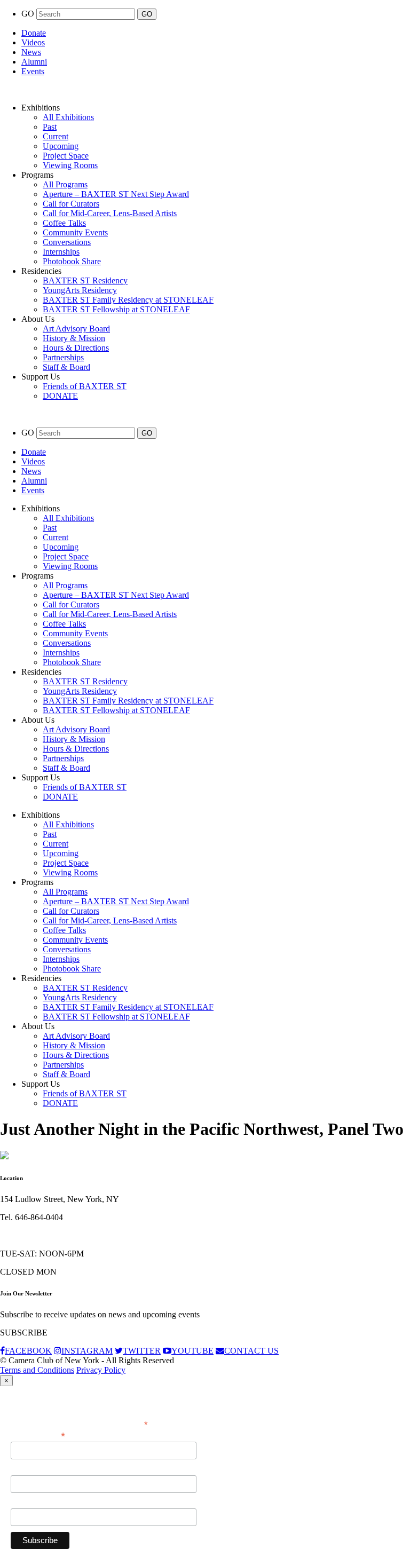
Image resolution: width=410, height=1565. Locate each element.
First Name (29, 1469)
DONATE (60, 395)
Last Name (29, 1502)
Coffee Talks (64, 222)
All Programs (65, 184)
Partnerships (63, 357)
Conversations (67, 242)
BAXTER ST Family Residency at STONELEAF (128, 299)
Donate (33, 32)
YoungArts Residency (80, 290)
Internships (61, 251)
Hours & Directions (76, 347)
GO (28, 13)
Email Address (38, 1435)
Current (55, 136)
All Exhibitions (68, 117)
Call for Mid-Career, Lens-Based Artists (110, 213)
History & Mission (74, 338)
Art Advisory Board (76, 328)
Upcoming (60, 146)
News (31, 52)
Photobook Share (72, 261)
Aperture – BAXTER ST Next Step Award (116, 194)
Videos (33, 42)
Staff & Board (66, 367)
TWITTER (142, 1350)
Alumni (34, 61)
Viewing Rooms (70, 165)
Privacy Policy (100, 1369)
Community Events (75, 232)
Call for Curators (71, 203)
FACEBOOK (28, 1350)
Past (50, 126)
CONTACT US (251, 1350)
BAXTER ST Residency (85, 280)
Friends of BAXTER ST (85, 386)
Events (32, 71)
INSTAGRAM (87, 1350)
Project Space (66, 155)
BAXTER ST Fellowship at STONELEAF (116, 309)
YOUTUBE (192, 1350)
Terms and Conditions (37, 1369)
